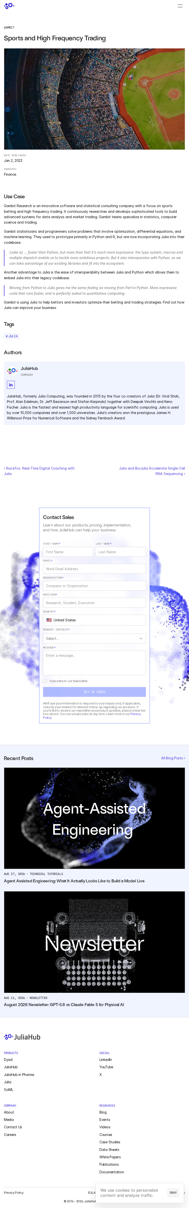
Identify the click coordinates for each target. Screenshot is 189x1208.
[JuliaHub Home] (9, 6)
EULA (91, 1192)
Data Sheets (109, 1149)
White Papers (110, 1157)
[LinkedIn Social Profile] (11, 385)
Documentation (111, 1172)
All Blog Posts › (173, 758)
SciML (8, 1089)
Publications (109, 1164)
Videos (104, 1127)
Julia (7, 1082)
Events (104, 1119)
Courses (105, 1134)
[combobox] (94, 620)
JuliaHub (11, 1067)
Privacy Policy (14, 1192)
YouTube (106, 1067)
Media (9, 1119)
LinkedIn (105, 1059)
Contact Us (13, 1127)
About (9, 1112)
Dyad (8, 1059)
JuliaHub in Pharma (19, 1074)
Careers (10, 1134)
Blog (103, 1112)
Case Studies (109, 1142)
